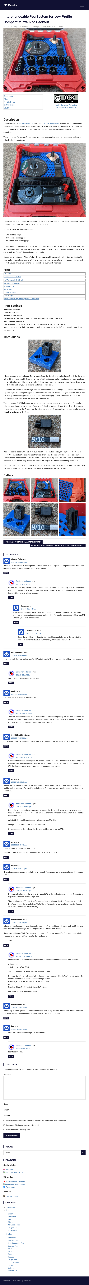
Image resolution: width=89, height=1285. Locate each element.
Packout (62, 27)
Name (6, 1104)
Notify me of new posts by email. (18, 1130)
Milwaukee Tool (52, 27)
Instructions (9, 105)
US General (12, 1230)
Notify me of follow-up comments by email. (22, 1125)
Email (6, 1110)
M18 (10, 1251)
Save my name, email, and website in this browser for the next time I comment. (36, 1121)
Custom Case (13, 1240)
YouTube (19, 1172)
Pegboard (12, 1257)
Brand (8, 1210)
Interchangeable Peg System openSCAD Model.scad (21, 299)
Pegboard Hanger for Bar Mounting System (23, 542)
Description (8, 96)
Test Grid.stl (8, 273)
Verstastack (12, 1271)
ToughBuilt (12, 1228)
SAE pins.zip (8, 289)
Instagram (9, 1170)
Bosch (10, 1214)
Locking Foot (13, 1246)
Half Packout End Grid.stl (12, 277)
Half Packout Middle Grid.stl (13, 280)
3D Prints (10, 5)
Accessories (11, 1207)
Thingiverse (10, 1187)
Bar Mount (12, 1238)
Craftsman (12, 1217)
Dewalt (10, 1219)
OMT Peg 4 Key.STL (10, 292)
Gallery (6, 108)
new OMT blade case (50, 123)
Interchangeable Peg (38, 27)
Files (6, 99)
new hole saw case (26, 123)
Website (6, 1116)
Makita (10, 1222)
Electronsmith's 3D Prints (15, 1182)
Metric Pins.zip (9, 286)
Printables (21, 1184)
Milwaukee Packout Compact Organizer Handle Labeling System (57, 546)
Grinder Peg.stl (9, 295)
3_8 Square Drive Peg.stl (12, 283)
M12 (10, 1249)
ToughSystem (13, 1262)
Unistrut (11, 1268)
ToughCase (12, 1260)
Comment (7, 1074)
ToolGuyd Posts (11, 1196)
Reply (6, 573)
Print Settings (9, 102)
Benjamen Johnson (21, 27)
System (9, 1234)
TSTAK (10, 1265)
